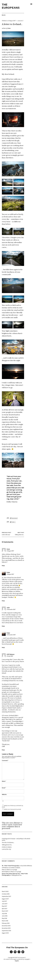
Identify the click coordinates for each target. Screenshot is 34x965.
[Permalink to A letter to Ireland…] (13, 46)
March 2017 (5, 911)
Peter (9, 28)
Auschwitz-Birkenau (26, 865)
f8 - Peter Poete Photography (10, 865)
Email (4, 788)
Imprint (17, 961)
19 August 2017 (10, 551)
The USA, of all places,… (8, 842)
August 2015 (5, 933)
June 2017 (4, 903)
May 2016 (4, 918)
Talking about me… (19, 533)
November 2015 (6, 928)
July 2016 (4, 913)
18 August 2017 (12, 20)
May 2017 (4, 906)
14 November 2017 (11, 609)
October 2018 (5, 894)
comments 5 (20, 20)
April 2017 (4, 908)
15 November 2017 (11, 634)
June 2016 (4, 916)
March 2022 (5, 891)
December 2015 (6, 925)
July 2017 (4, 901)
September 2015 (6, 930)
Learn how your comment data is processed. (12, 826)
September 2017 (6, 896)
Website (4, 794)
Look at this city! (6, 533)
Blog (3, 15)
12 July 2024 (10, 656)
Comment (5, 760)
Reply (3, 565)
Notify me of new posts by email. (12, 809)
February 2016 (5, 923)
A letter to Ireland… (7, 847)
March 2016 (5, 921)
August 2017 (5, 899)
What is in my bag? (12, 869)
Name (4, 781)
